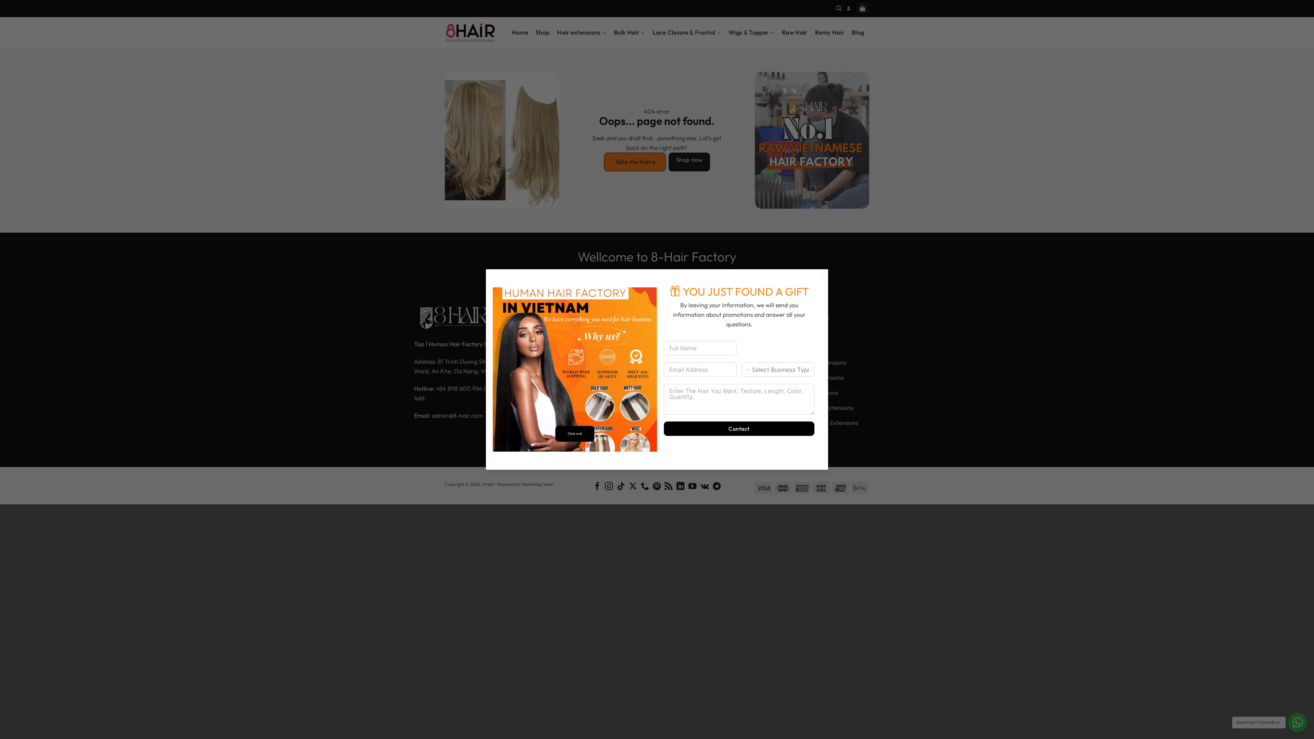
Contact (739, 428)
